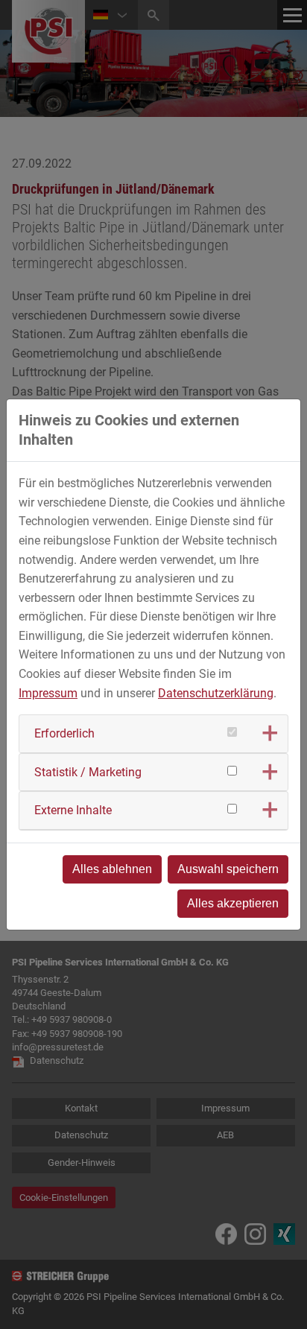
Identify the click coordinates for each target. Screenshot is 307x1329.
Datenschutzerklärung (215, 693)
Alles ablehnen (112, 869)
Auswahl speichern (228, 869)
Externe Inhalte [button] (73, 810)
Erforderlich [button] (64, 733)
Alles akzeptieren (233, 903)
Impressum (48, 693)
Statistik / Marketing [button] (88, 772)
